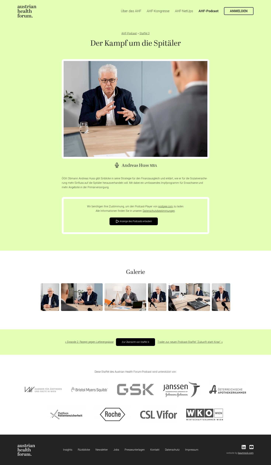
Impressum (191, 450)
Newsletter (101, 450)
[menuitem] (27, 11)
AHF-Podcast (129, 33)
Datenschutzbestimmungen (159, 211)
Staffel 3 (145, 33)
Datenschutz (172, 450)
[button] (50, 297)
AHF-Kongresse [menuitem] (158, 11)
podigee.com (165, 206)
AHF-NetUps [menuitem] (184, 11)
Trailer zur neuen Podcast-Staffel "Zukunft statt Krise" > (190, 342)
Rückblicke (84, 450)
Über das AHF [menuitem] (131, 11)
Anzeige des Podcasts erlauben (135, 221)
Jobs (116, 450)
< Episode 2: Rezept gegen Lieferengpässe (89, 342)
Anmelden (239, 11)
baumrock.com (245, 453)
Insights (67, 450)
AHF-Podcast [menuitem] (208, 11)
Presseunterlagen (135, 450)
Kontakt (154, 450)
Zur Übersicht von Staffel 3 (135, 342)
